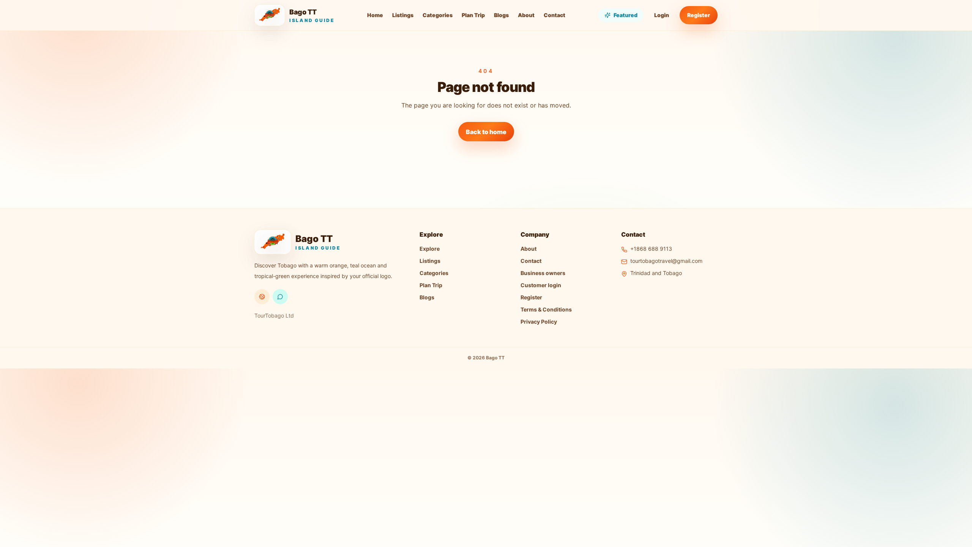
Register (698, 15)
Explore (430, 248)
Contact (554, 15)
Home (375, 15)
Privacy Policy (539, 321)
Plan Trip (473, 15)
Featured (625, 15)
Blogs (501, 15)
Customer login (541, 285)
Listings (402, 15)
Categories (438, 15)
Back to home (486, 132)
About (526, 15)
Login (661, 15)
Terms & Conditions (546, 309)
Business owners (543, 273)
